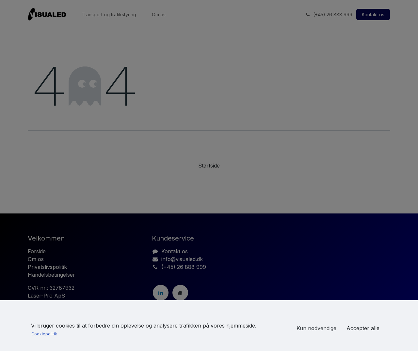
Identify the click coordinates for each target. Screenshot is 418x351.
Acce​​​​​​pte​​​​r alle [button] (362, 328)
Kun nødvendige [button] (316, 328)
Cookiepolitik (44, 333)
